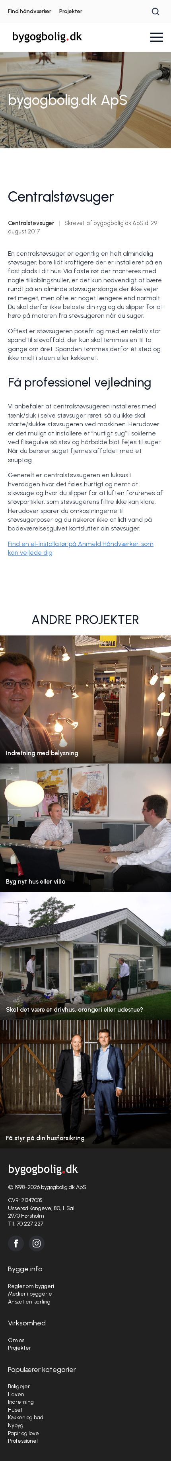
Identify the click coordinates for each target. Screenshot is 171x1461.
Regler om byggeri (31, 1286)
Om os (16, 1340)
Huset (15, 1410)
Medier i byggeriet (31, 1293)
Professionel (23, 1441)
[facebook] (16, 1243)
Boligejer (19, 1386)
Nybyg (15, 1425)
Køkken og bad (25, 1417)
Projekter (70, 11)
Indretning (21, 1402)
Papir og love (23, 1433)
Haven (16, 1394)
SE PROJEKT (85, 707)
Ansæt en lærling (29, 1301)
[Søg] (155, 11)
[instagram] (37, 1243)
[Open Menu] (156, 37)
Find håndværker (29, 11)
